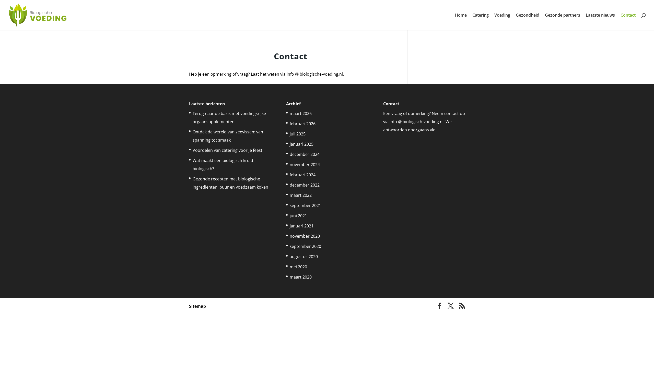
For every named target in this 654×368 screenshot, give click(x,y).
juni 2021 (298, 215)
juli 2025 (298, 134)
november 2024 (305, 164)
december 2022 (305, 185)
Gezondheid (527, 15)
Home (461, 15)
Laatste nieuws (600, 15)
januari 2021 (301, 226)
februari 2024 (303, 175)
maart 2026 (301, 113)
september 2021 (305, 205)
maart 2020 (301, 277)
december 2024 (305, 154)
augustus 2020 (304, 256)
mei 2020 (298, 267)
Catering (480, 15)
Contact (628, 15)
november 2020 (305, 236)
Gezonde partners (562, 15)
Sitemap (197, 306)
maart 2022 (301, 195)
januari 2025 (301, 144)
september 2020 (305, 246)
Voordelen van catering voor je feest (227, 150)
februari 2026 (303, 123)
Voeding (502, 15)
